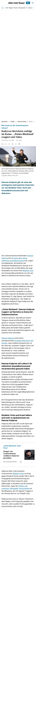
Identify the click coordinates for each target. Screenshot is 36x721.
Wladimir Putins (18, 473)
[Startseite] (16, 3)
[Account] (33, 3)
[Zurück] (2, 8)
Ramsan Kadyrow (7, 338)
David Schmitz (12, 462)
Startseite (4, 122)
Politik (12, 122)
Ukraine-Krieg (21, 122)
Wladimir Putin (28, 270)
